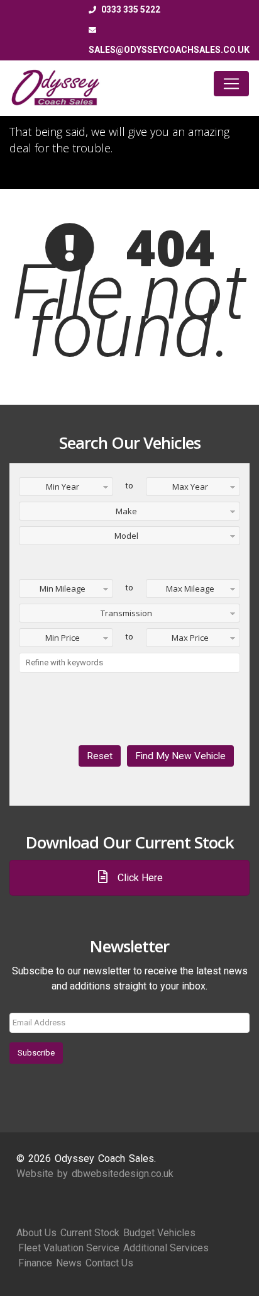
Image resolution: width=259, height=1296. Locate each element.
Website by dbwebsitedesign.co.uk (95, 1174)
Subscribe (36, 1052)
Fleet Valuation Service (68, 1248)
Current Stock (89, 1233)
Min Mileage (62, 588)
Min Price (62, 637)
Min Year (62, 486)
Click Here (139, 878)
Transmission (126, 613)
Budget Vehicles (159, 1233)
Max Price (190, 637)
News (69, 1263)
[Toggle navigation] (231, 83)
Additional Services (166, 1248)
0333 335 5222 (129, 9)
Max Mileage (190, 588)
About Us (36, 1233)
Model (126, 535)
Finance (35, 1263)
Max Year (190, 486)
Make (126, 511)
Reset (100, 756)
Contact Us (109, 1263)
